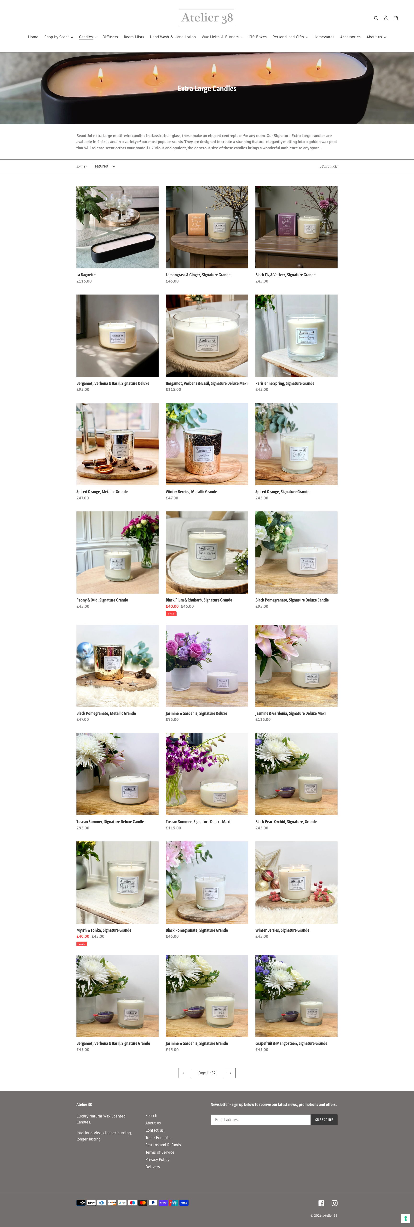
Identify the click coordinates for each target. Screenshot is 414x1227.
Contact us (154, 1130)
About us (153, 1123)
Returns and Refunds (163, 1144)
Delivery (152, 1166)
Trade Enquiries (158, 1137)
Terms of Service (159, 1152)
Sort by (81, 166)
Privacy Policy (157, 1159)
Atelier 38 (330, 1215)
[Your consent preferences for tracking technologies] (405, 1218)
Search (151, 1115)
